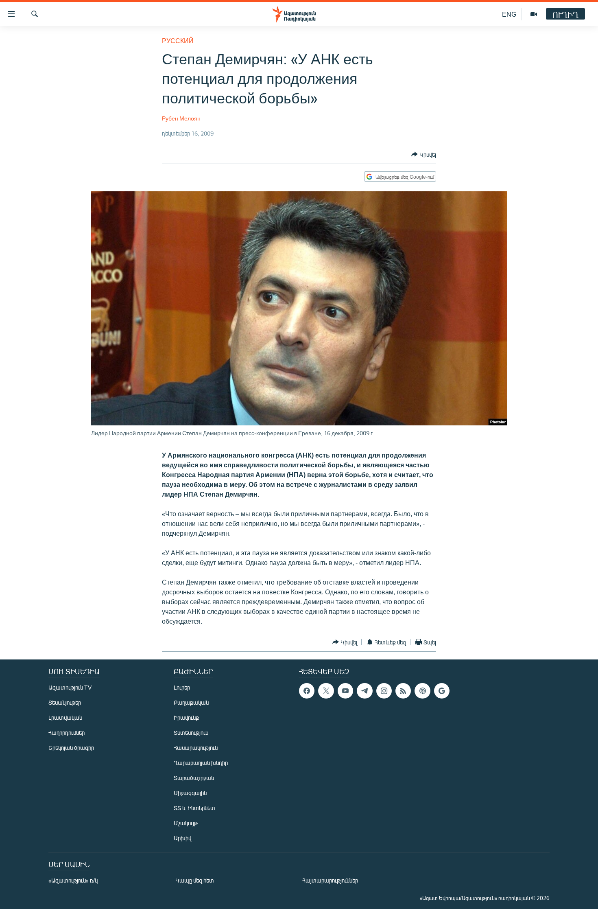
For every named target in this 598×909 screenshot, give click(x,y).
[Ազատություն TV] (534, 14)
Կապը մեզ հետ (194, 880)
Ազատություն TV (70, 687)
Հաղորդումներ (66, 732)
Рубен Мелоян (181, 118)
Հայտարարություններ (330, 880)
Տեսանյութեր (64, 702)
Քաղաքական (191, 702)
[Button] (423, 154)
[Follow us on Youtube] (345, 691)
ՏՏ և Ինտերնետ (194, 807)
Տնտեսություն (191, 732)
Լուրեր (182, 687)
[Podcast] (422, 691)
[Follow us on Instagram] (384, 691)
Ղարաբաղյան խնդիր (201, 762)
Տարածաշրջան (194, 777)
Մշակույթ (186, 822)
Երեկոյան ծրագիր (71, 747)
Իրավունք (186, 717)
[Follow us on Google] (442, 691)
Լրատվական (65, 717)
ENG (509, 14)
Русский (178, 40)
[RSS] (403, 691)
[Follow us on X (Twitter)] (326, 691)
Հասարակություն (196, 747)
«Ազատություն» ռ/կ (73, 880)
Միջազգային (190, 792)
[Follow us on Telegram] (364, 691)
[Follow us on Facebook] (306, 691)
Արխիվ (182, 838)
